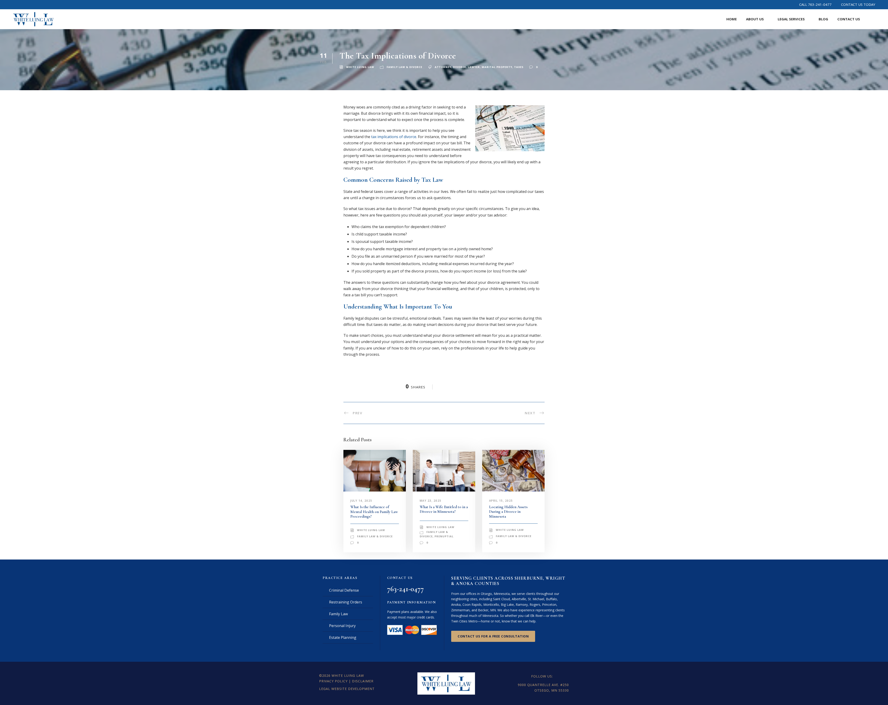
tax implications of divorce (393, 136)
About (755, 19)
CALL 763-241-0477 (815, 4)
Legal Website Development (347, 688)
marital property (497, 67)
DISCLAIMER (362, 681)
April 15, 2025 (501, 501)
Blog (823, 19)
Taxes (519, 67)
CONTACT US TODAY (858, 4)
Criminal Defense (344, 590)
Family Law (338, 613)
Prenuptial (444, 536)
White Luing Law (360, 67)
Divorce (459, 67)
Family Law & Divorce (404, 67)
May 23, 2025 (430, 501)
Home (731, 19)
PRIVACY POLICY (333, 681)
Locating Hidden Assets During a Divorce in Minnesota (508, 511)
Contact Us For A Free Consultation (493, 636)
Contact (848, 19)
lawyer (474, 67)
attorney (443, 67)
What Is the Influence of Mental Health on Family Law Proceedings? (374, 511)
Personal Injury (342, 625)
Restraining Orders (345, 602)
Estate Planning (342, 637)
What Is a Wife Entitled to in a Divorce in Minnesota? (444, 509)
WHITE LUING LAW (348, 675)
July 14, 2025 (361, 501)
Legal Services (791, 19)
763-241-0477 (405, 588)
